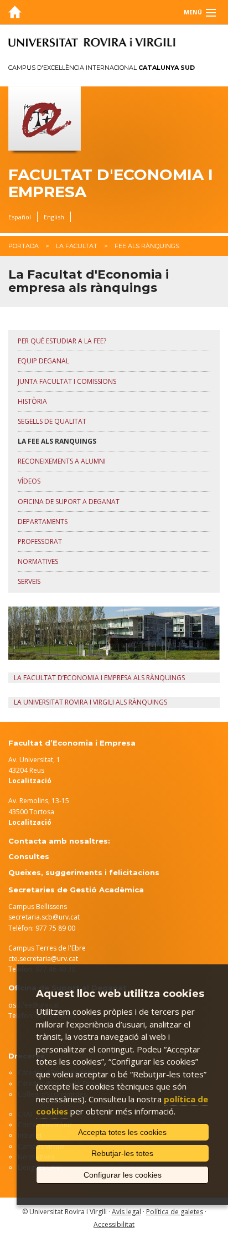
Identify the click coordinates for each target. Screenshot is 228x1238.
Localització (29, 822)
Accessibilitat (114, 1224)
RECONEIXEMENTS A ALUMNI (62, 461)
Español (19, 217)
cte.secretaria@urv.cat (43, 958)
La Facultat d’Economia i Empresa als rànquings (99, 677)
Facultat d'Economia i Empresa (110, 183)
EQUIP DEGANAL (43, 361)
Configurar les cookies (123, 1174)
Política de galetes (174, 1211)
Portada (23, 246)
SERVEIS (29, 581)
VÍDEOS (29, 481)
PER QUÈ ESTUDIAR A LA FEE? (62, 341)
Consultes (28, 856)
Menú (193, 12)
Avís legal (126, 1211)
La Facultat (76, 246)
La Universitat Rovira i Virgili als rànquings (90, 702)
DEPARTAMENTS (43, 521)
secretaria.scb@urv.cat (44, 917)
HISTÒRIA (32, 401)
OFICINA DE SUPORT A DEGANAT (69, 501)
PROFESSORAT (40, 541)
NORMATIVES (38, 561)
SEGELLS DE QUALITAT (52, 421)
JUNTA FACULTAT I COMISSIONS (67, 381)
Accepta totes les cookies (122, 1132)
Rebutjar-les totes (122, 1153)
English (54, 217)
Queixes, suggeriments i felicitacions (83, 872)
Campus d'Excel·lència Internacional (101, 67)
